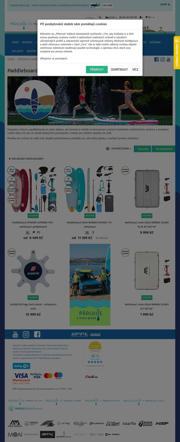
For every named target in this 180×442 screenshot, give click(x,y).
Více (135, 69)
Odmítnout (119, 69)
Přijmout (96, 69)
